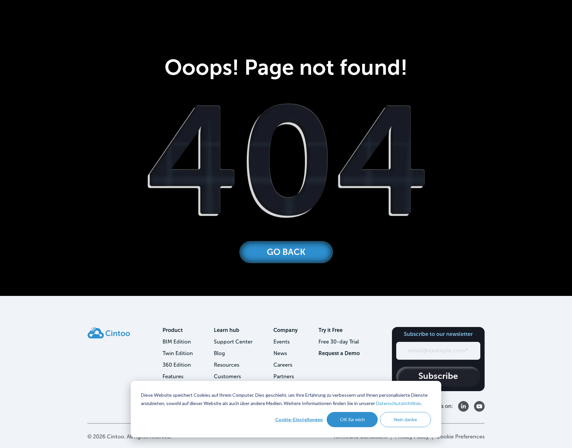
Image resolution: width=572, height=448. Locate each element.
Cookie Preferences (460, 436)
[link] (108, 332)
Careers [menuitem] (282, 365)
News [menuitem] (280, 353)
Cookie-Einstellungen (299, 419)
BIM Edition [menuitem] (177, 342)
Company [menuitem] (285, 330)
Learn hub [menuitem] (226, 330)
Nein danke (405, 419)
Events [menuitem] (281, 342)
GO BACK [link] (286, 252)
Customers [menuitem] (227, 376)
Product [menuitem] (173, 330)
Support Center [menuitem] (233, 342)
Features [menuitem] (173, 376)
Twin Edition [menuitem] (178, 353)
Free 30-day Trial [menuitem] (338, 342)
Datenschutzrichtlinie (398, 403)
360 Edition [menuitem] (177, 365)
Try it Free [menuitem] (330, 330)
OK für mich (352, 419)
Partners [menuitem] (283, 376)
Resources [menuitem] (226, 365)
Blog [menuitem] (219, 353)
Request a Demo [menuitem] (339, 353)
